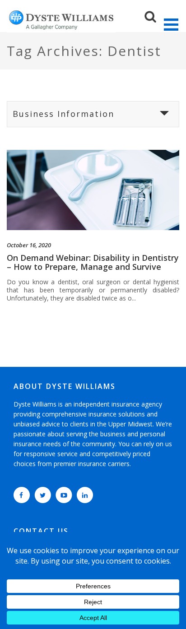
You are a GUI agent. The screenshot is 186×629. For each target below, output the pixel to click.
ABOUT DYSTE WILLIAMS (65, 386)
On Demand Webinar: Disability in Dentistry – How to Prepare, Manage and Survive (93, 262)
